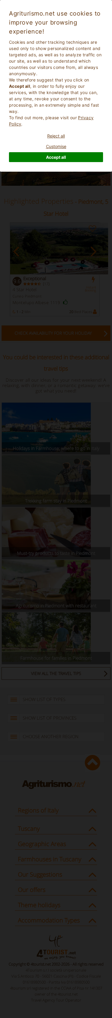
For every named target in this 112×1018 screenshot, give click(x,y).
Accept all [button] (56, 157)
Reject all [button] (56, 135)
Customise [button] (56, 146)
